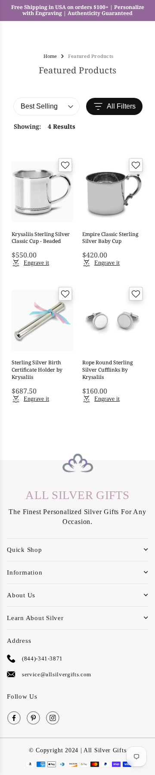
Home (50, 56)
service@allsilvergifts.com (56, 674)
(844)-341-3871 (42, 658)
